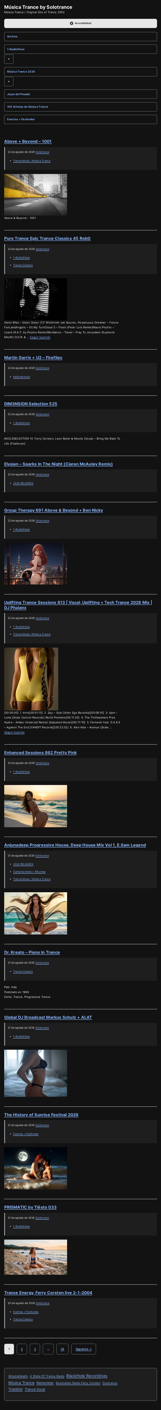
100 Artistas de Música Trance (27, 106)
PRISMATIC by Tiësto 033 (30, 1207)
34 (65, 1350)
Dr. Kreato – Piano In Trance (32, 952)
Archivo (12, 36)
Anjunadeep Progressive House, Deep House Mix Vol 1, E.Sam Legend (75, 845)
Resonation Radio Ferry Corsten (78, 1383)
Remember (45, 1383)
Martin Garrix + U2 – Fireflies (33, 357)
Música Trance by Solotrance (38, 7)
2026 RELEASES (23, 483)
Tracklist (15, 1389)
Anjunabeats (18, 1376)
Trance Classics (23, 265)
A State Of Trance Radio (47, 1376)
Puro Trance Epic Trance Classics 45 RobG (47, 238)
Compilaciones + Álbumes (29, 871)
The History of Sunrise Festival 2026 (41, 1114)
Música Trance (21, 1383)
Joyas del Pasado (18, 94)
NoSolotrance (21, 376)
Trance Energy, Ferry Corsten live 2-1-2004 (48, 1292)
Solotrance (42, 151)
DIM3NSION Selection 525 (30, 403)
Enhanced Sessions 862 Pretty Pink (40, 752)
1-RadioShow (16, 49)
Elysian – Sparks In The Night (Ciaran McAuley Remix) (58, 464)
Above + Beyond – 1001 (28, 141)
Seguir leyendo (40, 337)
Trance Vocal (35, 1389)
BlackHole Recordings (86, 1375)
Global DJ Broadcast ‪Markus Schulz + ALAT (48, 1017)
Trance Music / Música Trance (32, 160)
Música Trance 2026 (21, 71)
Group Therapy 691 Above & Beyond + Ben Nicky (53, 510)
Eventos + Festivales (21, 119)
